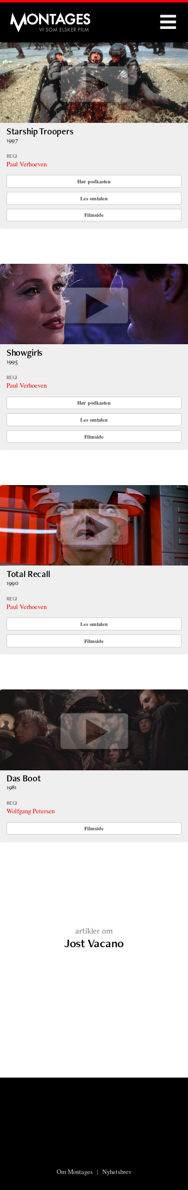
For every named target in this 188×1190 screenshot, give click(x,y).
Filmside (94, 214)
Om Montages (75, 1171)
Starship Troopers (40, 131)
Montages (26, 17)
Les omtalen (94, 198)
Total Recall (28, 574)
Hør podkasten (94, 181)
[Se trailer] (94, 119)
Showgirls (25, 352)
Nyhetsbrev (116, 1171)
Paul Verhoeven (27, 163)
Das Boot (24, 778)
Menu (168, 22)
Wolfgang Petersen (31, 810)
